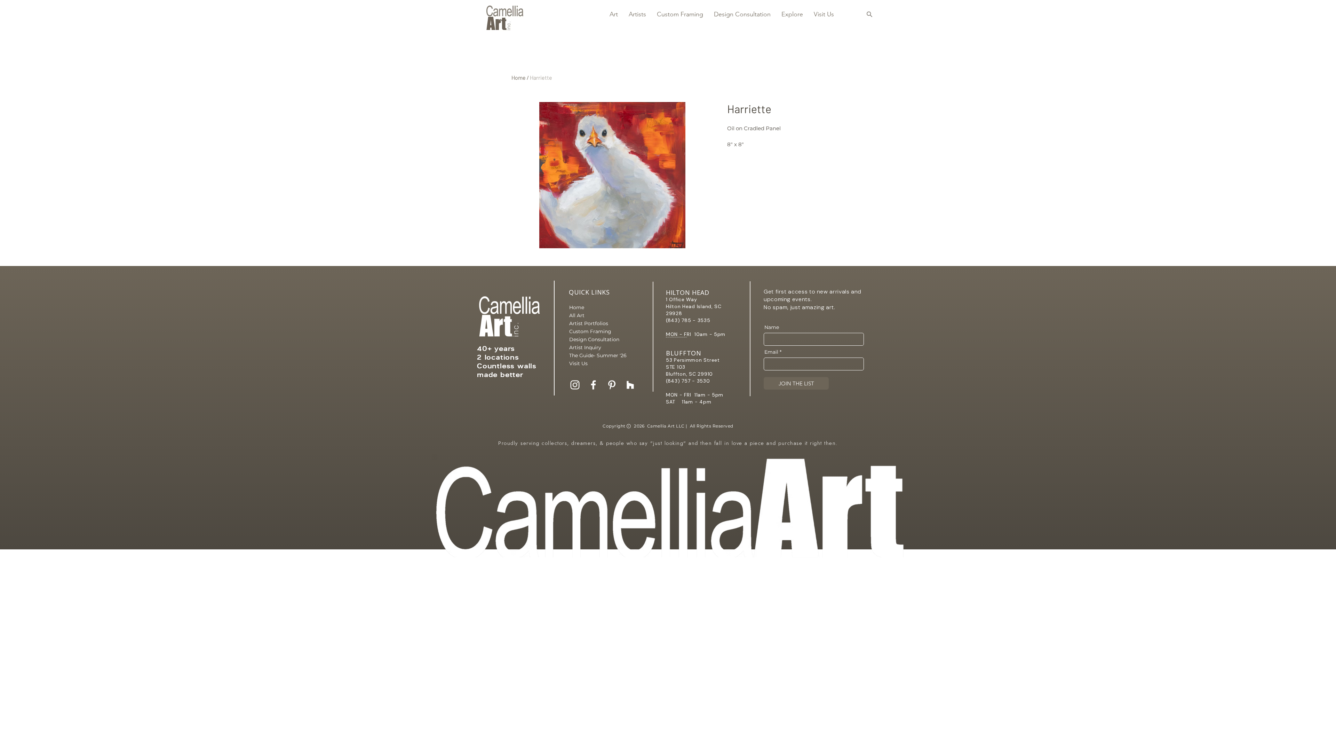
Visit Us (578, 363)
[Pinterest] (612, 385)
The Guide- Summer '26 (593, 355)
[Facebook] (593, 385)
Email (771, 352)
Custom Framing (590, 331)
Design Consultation (593, 339)
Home (518, 77)
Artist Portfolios (588, 323)
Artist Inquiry (585, 347)
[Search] (869, 14)
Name (771, 327)
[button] (613, 14)
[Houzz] (630, 385)
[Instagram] (575, 385)
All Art (576, 315)
